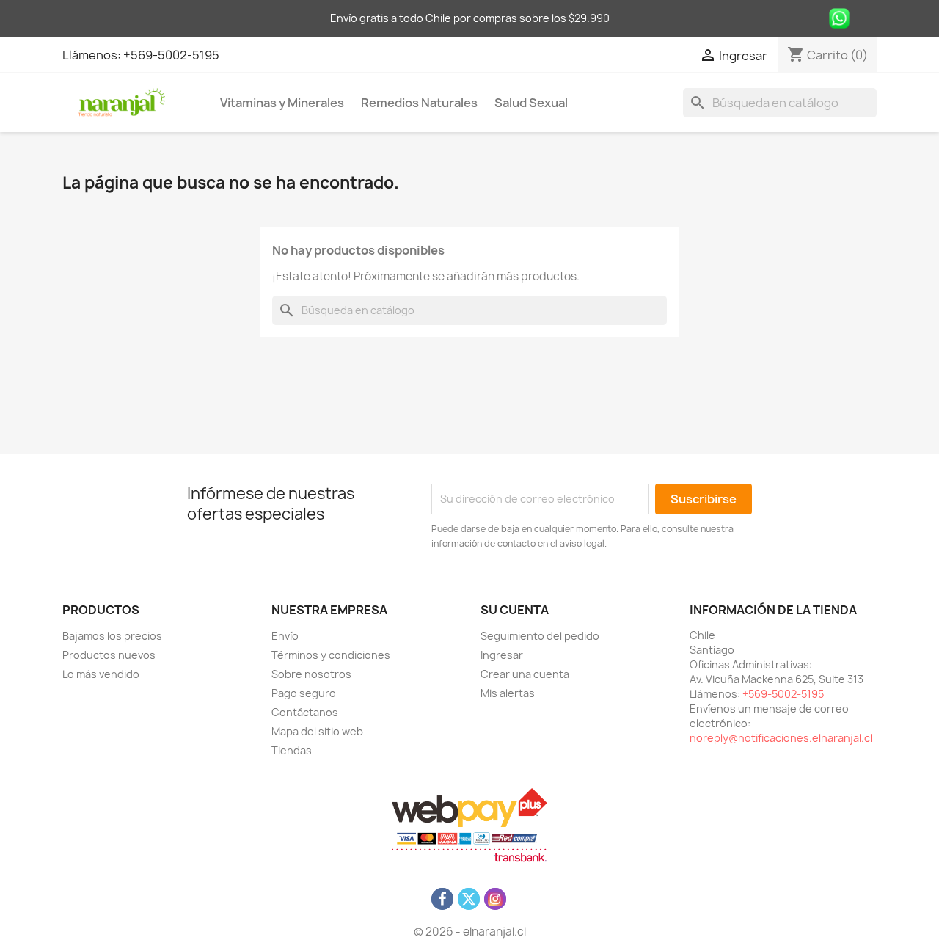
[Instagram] (495, 899)
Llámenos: (92, 55)
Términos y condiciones (330, 655)
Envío (285, 636)
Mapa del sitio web (317, 731)
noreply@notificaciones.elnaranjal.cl (781, 738)
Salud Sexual (531, 103)
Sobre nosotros (311, 674)
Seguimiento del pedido (540, 636)
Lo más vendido (100, 674)
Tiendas (291, 750)
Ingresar (502, 655)
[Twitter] (469, 899)
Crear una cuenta (525, 674)
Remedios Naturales (419, 103)
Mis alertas (508, 693)
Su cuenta (515, 610)
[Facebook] (442, 899)
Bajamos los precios (112, 636)
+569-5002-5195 (171, 55)
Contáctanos (304, 712)
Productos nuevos (109, 655)
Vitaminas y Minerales (282, 103)
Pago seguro (303, 693)
